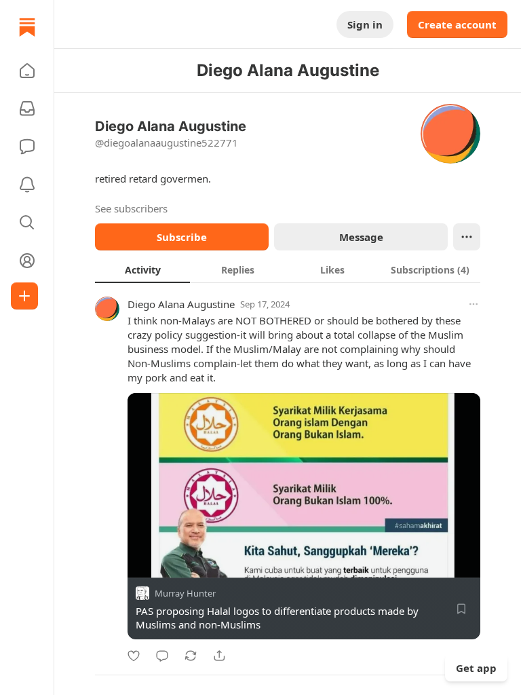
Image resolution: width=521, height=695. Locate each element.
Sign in (365, 24)
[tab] (142, 269)
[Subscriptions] (27, 108)
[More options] (473, 304)
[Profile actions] (466, 236)
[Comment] (162, 655)
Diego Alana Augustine (181, 304)
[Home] (27, 27)
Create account (457, 24)
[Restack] (190, 655)
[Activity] (27, 184)
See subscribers (131, 208)
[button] (27, 70)
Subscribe (182, 237)
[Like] (133, 655)
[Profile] (27, 260)
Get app (476, 668)
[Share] (219, 655)
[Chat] (27, 146)
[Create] (24, 295)
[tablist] (287, 269)
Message (361, 237)
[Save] (461, 609)
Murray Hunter (185, 593)
